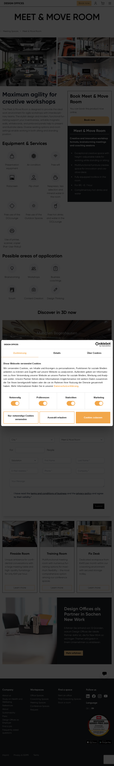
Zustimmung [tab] (19, 353)
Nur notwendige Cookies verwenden (21, 417)
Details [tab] (57, 353)
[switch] (43, 403)
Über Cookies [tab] (94, 353)
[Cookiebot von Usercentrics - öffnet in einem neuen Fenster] (98, 344)
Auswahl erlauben (57, 417)
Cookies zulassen (93, 417)
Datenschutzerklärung (66, 386)
